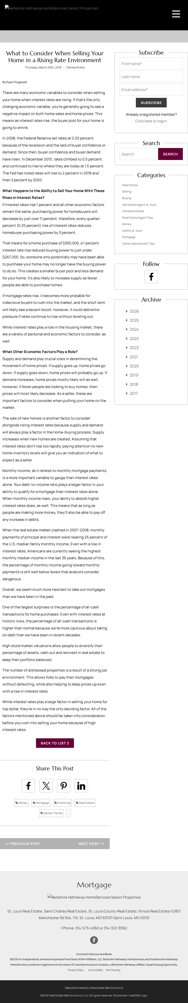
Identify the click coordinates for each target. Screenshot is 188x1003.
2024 (134, 329)
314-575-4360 (87, 928)
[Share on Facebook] (28, 785)
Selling (126, 191)
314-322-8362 (115, 928)
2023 (134, 338)
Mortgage (42, 803)
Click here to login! (151, 121)
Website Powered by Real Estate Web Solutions (94, 988)
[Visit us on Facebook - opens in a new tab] (151, 276)
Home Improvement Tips (138, 243)
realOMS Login (138, 995)
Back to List (54, 743)
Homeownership (133, 211)
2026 (134, 311)
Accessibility (95, 970)
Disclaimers (120, 995)
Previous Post (24, 843)
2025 (134, 320)
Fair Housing (113, 970)
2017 (134, 393)
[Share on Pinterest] (63, 785)
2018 (134, 384)
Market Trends (52, 813)
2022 (134, 347)
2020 (134, 366)
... (68, 813)
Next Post (89, 843)
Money (22, 803)
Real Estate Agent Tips (137, 218)
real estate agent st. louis (139, 205)
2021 (134, 357)
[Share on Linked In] (81, 785)
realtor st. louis (132, 230)
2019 (134, 375)
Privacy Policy (76, 970)
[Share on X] (46, 785)
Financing (63, 803)
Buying (126, 198)
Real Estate (86, 803)
